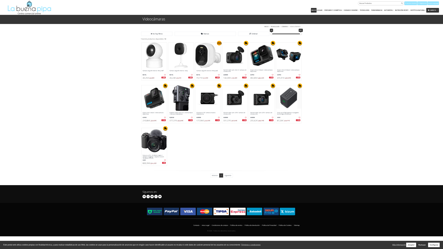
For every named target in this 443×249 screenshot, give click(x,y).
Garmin (225, 75)
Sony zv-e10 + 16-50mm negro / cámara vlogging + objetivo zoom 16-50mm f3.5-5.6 (153, 157)
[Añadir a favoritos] (165, 75)
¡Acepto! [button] (411, 245)
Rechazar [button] (422, 245)
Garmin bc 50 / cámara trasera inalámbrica (205, 113)
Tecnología (364, 10)
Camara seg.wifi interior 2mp (178, 70)
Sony (278, 117)
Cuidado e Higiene (351, 10)
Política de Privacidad (269, 225)
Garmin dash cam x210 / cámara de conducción (261, 113)
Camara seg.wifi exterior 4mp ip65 (207, 70)
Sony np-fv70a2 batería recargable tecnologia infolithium (288, 113)
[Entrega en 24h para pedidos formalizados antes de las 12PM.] (246, 43)
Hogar (319, 10)
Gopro (252, 75)
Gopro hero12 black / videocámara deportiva (288, 70)
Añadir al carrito (155, 82)
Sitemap (297, 225)
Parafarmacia (376, 10)
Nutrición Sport (401, 10)
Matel (144, 75)
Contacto (196, 225)
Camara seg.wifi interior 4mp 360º (153, 70)
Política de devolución (252, 225)
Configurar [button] (434, 245)
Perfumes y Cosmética (333, 10)
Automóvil (388, 10)
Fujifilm (171, 117)
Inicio (313, 10)
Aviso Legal (205, 225)
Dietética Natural (417, 10)
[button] (205, 34)
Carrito (433, 10)
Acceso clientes (411, 3)
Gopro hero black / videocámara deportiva (153, 113)
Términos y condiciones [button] (250, 245)
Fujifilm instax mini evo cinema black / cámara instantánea (181, 113)
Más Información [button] (399, 245)
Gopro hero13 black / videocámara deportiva (261, 70)
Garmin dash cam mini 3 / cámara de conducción (234, 70)
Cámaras (284, 26)
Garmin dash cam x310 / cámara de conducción (234, 113)
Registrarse (422, 3)
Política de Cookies (285, 225)
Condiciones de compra (220, 225)
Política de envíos (236, 225)
